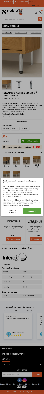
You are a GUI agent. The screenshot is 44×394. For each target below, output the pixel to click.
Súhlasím (32, 211)
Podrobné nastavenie (12, 211)
